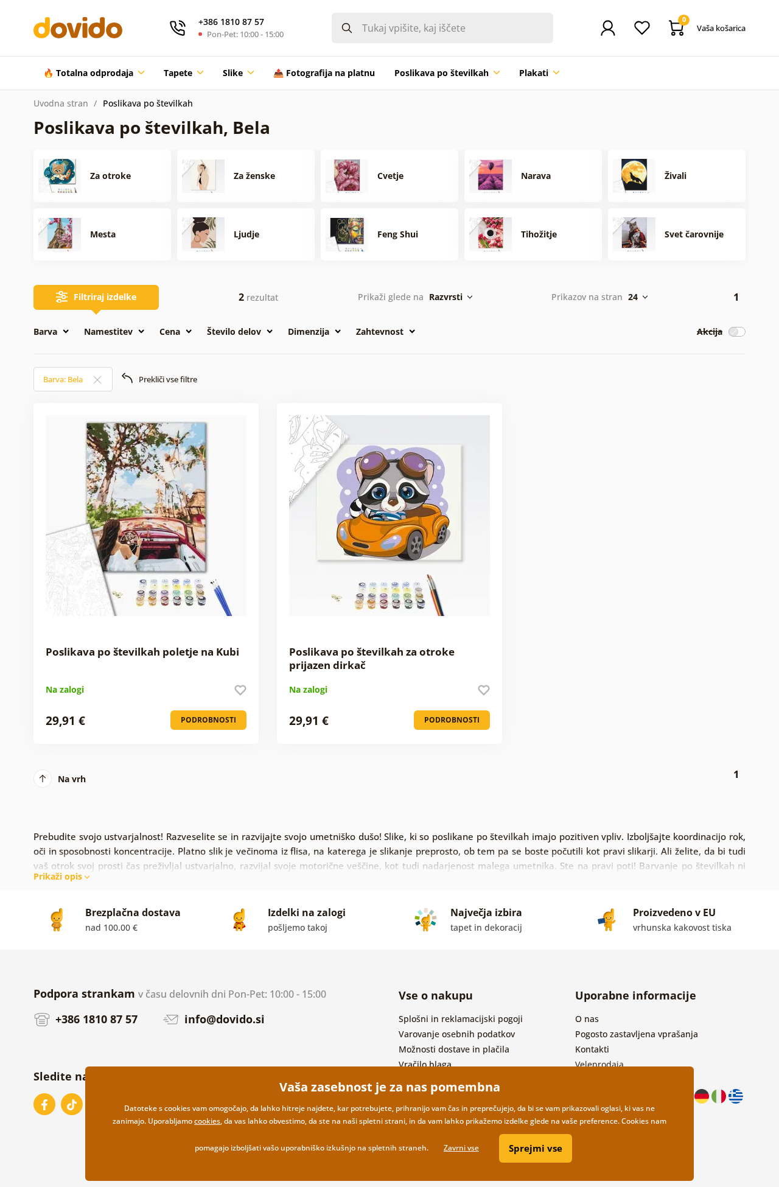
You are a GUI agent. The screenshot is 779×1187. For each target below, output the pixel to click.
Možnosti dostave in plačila (454, 1049)
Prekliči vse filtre (168, 379)
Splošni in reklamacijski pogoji (461, 1018)
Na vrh (72, 779)
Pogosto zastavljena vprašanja (636, 1034)
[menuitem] (93, 73)
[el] (735, 1095)
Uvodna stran (60, 103)
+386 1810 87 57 (95, 1019)
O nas (587, 1018)
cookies (207, 1121)
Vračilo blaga (425, 1064)
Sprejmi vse (535, 1148)
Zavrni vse (461, 1148)
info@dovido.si (223, 1019)
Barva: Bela (64, 379)
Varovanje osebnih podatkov (457, 1034)
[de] (702, 1095)
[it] (719, 1095)
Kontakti (592, 1049)
